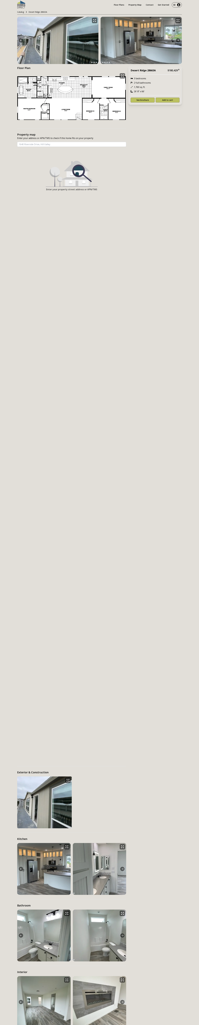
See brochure (142, 100)
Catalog (20, 12)
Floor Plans (119, 5)
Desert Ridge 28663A (38, 12)
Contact (150, 5)
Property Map (134, 5)
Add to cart (167, 100)
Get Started (163, 5)
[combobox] (71, 144)
